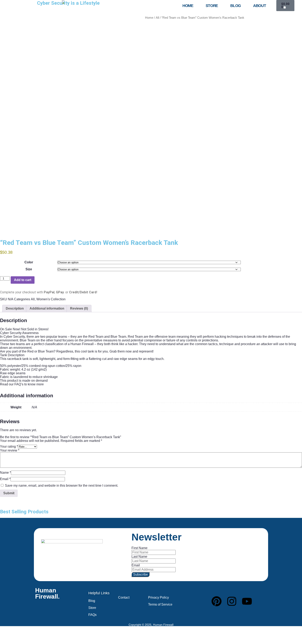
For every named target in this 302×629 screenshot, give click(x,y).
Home (187, 6)
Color (28, 262)
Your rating (9, 446)
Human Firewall (163, 624)
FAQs (92, 614)
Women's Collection (51, 299)
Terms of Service (160, 604)
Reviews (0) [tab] (79, 308)
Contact (123, 597)
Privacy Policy (158, 597)
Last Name (139, 556)
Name (5, 472)
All (157, 17)
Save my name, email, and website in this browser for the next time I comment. (61, 485)
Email (5, 479)
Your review (9, 450)
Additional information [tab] (47, 308)
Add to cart (22, 280)
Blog (235, 6)
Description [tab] (15, 308)
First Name (139, 548)
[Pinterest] (216, 601)
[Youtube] (247, 601)
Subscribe (140, 574)
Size (28, 269)
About (259, 6)
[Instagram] (232, 601)
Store (212, 6)
